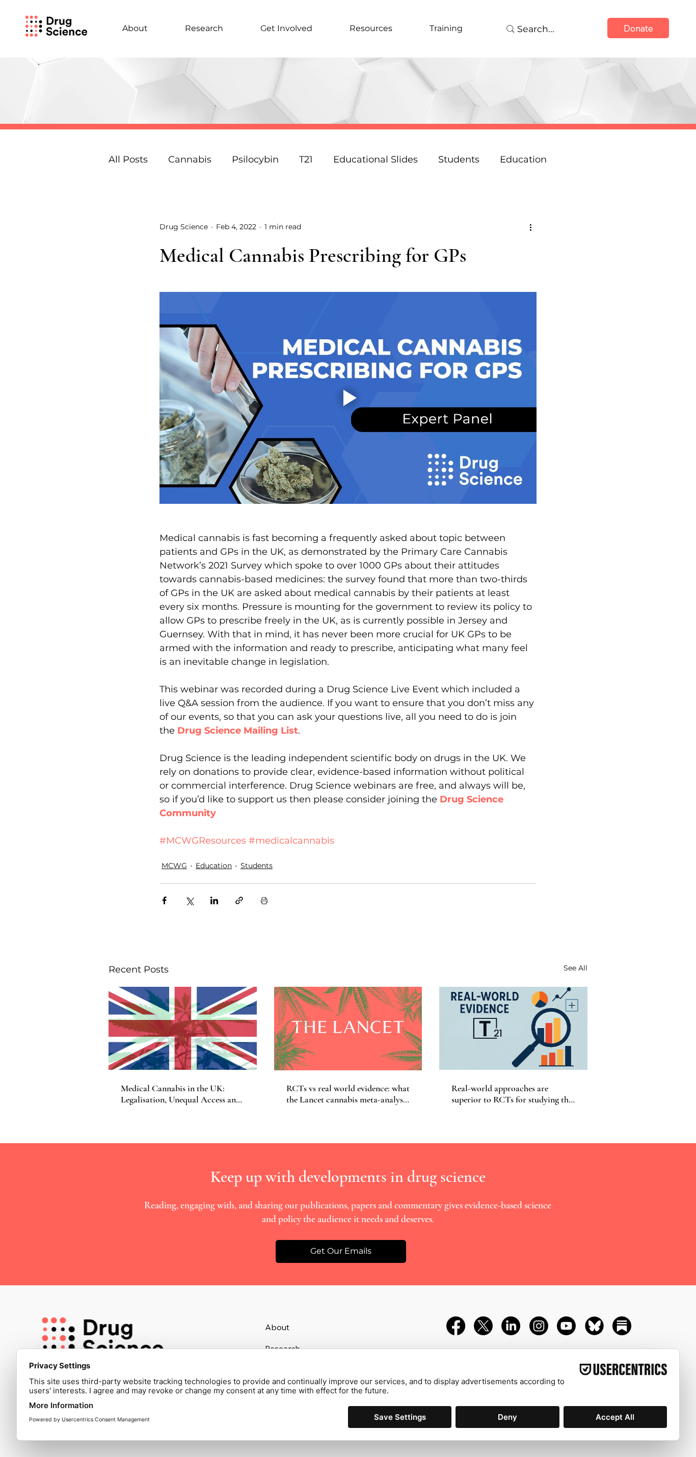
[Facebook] (455, 1325)
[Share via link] (239, 900)
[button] (341, 1251)
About (277, 1327)
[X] (483, 1325)
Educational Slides (375, 159)
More (511, 159)
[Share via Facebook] (164, 900)
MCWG (174, 865)
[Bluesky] (594, 1325)
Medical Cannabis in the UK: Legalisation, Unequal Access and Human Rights (180, 1094)
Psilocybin (255, 159)
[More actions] (530, 227)
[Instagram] (538, 1325)
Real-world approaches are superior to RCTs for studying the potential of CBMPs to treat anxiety (511, 1094)
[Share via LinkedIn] (214, 900)
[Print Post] (264, 900)
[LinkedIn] (510, 1325)
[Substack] (621, 1325)
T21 (306, 159)
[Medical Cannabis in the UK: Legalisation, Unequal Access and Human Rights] (183, 1028)
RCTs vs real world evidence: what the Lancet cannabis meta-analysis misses (348, 1094)
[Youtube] (566, 1325)
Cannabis (189, 159)
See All (575, 968)
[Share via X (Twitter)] (189, 900)
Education (214, 865)
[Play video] (348, 398)
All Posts (128, 159)
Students (458, 159)
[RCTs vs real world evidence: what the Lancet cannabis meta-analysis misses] (348, 1028)
